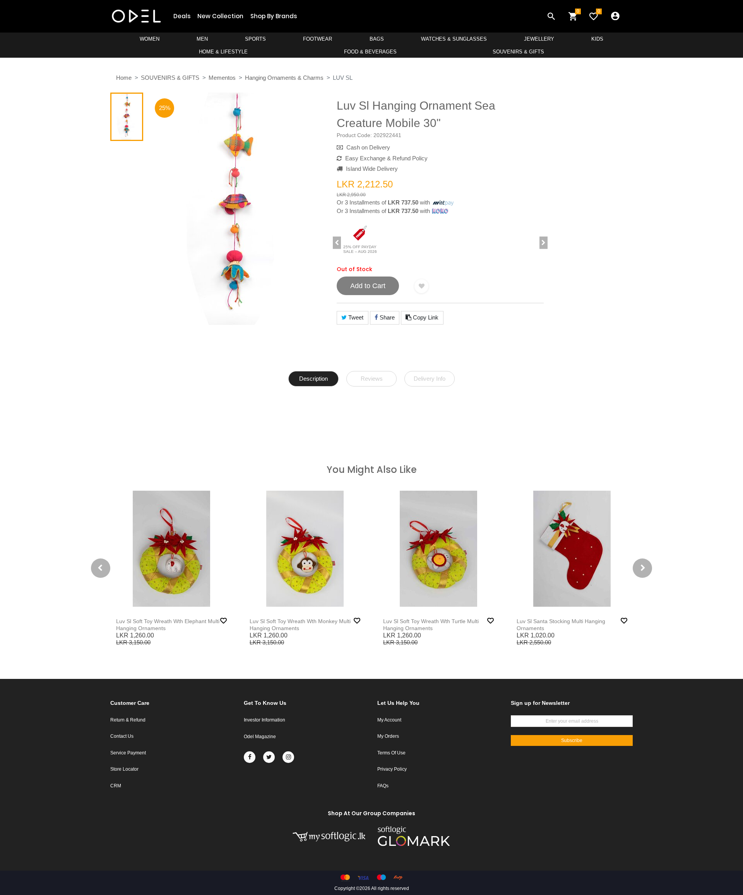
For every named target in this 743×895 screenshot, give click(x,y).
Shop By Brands (273, 16)
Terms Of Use (391, 753)
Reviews (372, 378)
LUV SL (343, 77)
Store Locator (124, 769)
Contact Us (122, 736)
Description (313, 378)
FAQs (383, 785)
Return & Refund (128, 720)
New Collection (220, 16)
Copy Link (424, 317)
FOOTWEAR (317, 39)
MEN (202, 39)
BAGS (377, 39)
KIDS (597, 39)
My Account (389, 720)
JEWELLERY (539, 39)
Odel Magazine (260, 736)
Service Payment (128, 753)
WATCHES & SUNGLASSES (454, 39)
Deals (181, 16)
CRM (115, 785)
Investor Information (264, 720)
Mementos (222, 77)
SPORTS (255, 39)
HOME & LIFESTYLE (223, 52)
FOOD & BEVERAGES (370, 52)
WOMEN (149, 39)
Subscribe (571, 740)
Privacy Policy (392, 769)
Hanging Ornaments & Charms (284, 77)
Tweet (355, 317)
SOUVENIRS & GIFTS (518, 52)
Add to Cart (367, 286)
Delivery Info (429, 378)
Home (124, 77)
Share (386, 317)
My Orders (388, 736)
